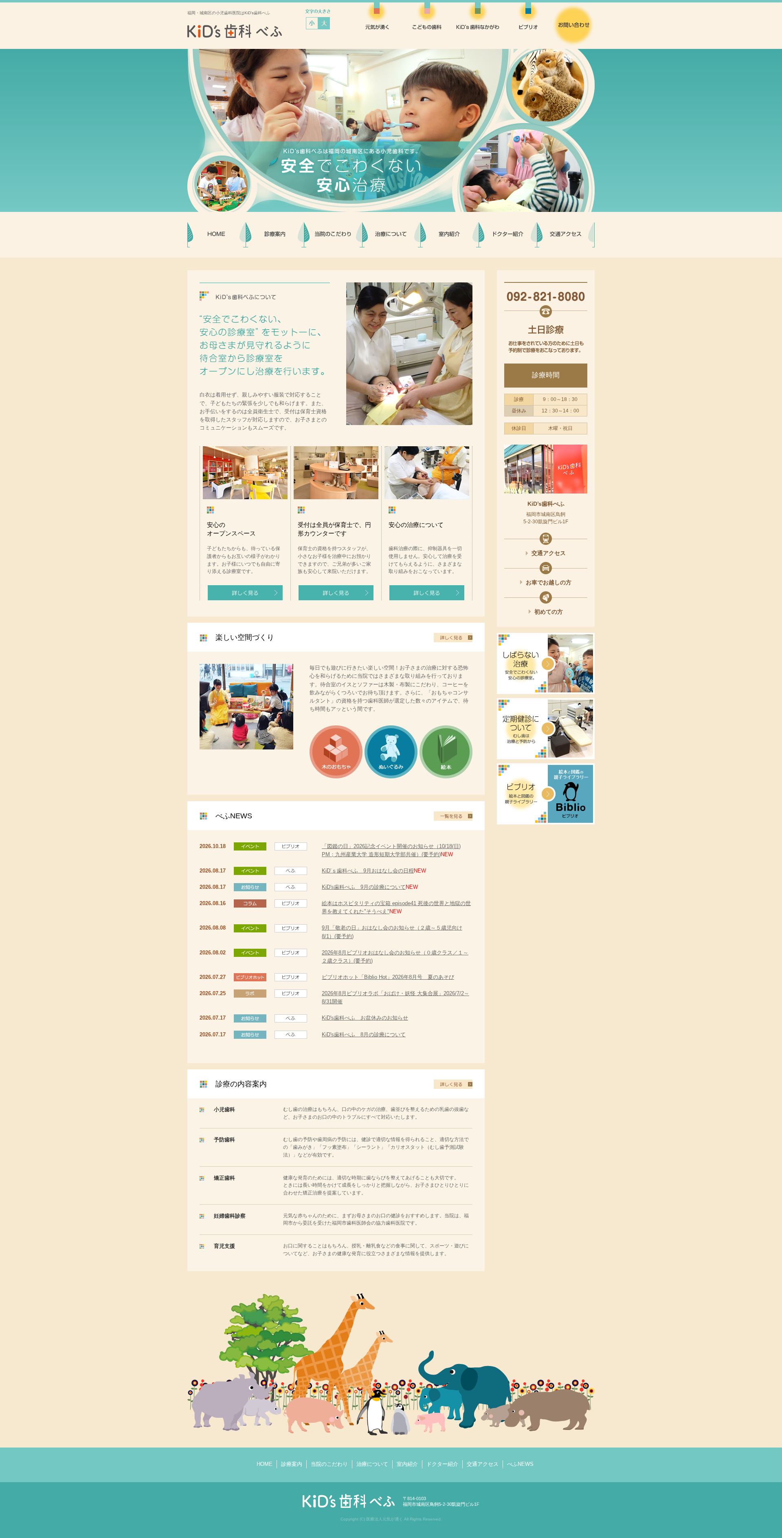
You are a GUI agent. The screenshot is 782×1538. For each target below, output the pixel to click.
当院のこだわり (329, 1464)
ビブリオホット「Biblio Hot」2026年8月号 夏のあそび (388, 977)
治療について (372, 1464)
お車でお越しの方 (548, 582)
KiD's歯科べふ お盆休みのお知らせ (365, 1018)
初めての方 (548, 611)
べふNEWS (520, 1464)
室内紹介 (407, 1464)
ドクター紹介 (442, 1464)
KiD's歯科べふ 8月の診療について (364, 1034)
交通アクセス (549, 553)
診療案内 (291, 1464)
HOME (264, 1464)
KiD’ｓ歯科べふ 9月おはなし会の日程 (368, 871)
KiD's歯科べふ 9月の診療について (364, 887)
